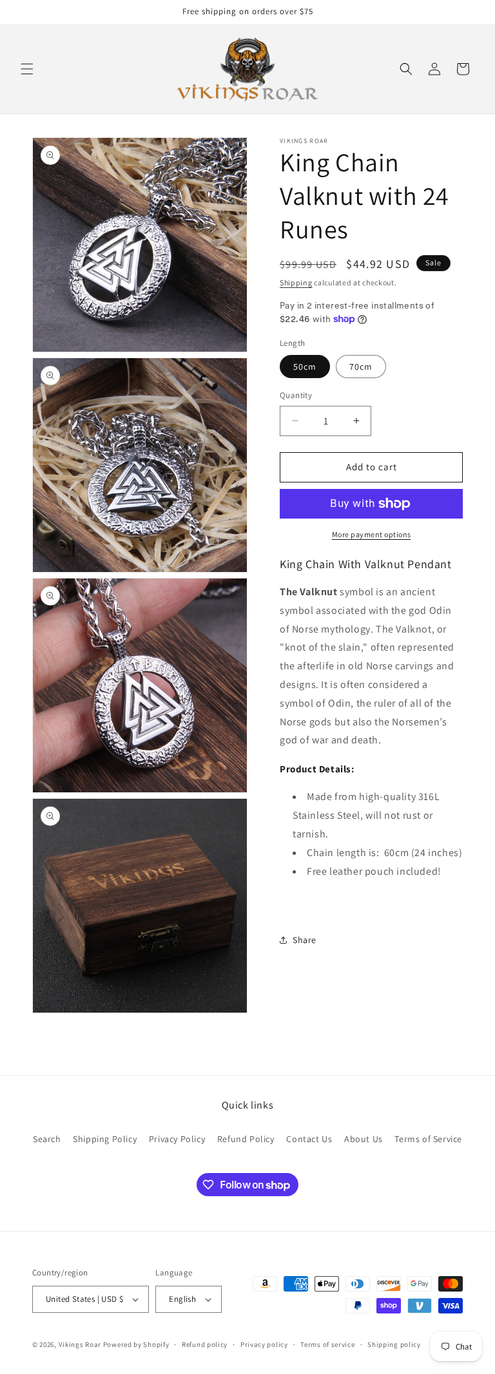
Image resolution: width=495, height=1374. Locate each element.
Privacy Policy (177, 1139)
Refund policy (205, 1344)
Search (47, 1139)
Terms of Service (428, 1139)
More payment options (371, 534)
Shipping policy (394, 1344)
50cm (304, 366)
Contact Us (309, 1139)
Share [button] (304, 940)
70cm (361, 366)
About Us (363, 1139)
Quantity (296, 395)
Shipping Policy (105, 1139)
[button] (27, 69)
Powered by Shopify (136, 1344)
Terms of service (327, 1344)
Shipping (296, 282)
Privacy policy (264, 1344)
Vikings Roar (80, 1344)
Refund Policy (246, 1139)
